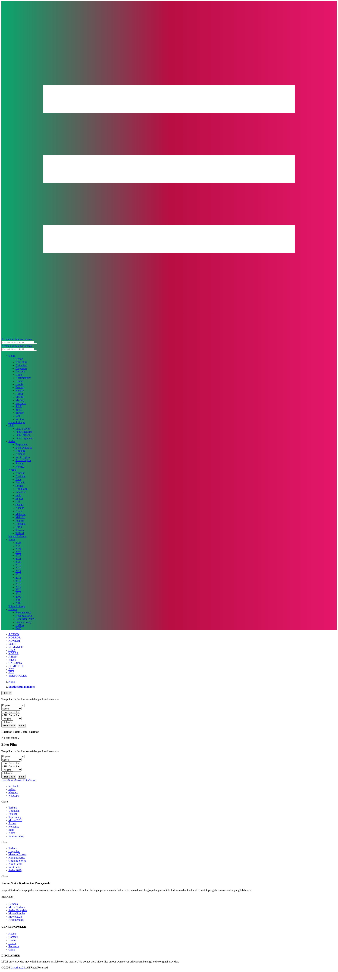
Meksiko (20, 517)
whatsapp (13, 795)
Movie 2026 (15, 820)
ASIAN (12, 656)
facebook (13, 786)
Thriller (19, 412)
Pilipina (19, 520)
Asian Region (23, 460)
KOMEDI (14, 640)
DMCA (19, 625)
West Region (22, 457)
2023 (18, 552)
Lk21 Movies (22, 428)
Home (4, 780)
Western (19, 419)
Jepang (19, 504)
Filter (26, 780)
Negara (12, 469)
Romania (20, 523)
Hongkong (21, 488)
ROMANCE (15, 647)
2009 (18, 596)
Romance (20, 403)
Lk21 (11, 425)
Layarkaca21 (18, 967)
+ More (12, 609)
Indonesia (20, 491)
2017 (18, 571)
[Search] (35, 343)
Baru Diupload (23, 447)
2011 (18, 590)
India (18, 495)
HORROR (14, 637)
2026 (18, 542)
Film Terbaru (22, 434)
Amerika (20, 472)
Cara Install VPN (25, 618)
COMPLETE (16, 666)
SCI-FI (12, 643)
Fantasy (19, 387)
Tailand (19, 533)
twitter (11, 789)
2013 (18, 583)
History (19, 390)
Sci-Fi (18, 406)
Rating (19, 463)
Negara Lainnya (17, 536)
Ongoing (20, 450)
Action (19, 358)
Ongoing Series (17, 860)
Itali (17, 501)
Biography (21, 368)
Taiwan (19, 530)
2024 (18, 549)
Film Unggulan (23, 431)
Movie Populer (16, 913)
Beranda (13, 903)
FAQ (18, 628)
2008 (18, 599)
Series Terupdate (17, 910)
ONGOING (15, 662)
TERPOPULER (17, 675)
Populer (12, 813)
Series (11, 441)
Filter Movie (9, 725)
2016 (18, 574)
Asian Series (15, 863)
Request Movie (23, 615)
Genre (11, 355)
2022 (18, 555)
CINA (11, 650)
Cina (18, 479)
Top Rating (14, 817)
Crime (18, 374)
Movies (19, 780)
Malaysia (20, 514)
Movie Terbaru (16, 907)
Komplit (20, 453)
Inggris (19, 498)
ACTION (13, 634)
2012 (18, 587)
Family (19, 384)
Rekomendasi (23, 612)
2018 (18, 568)
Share (32, 780)
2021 (18, 558)
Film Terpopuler (24, 438)
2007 (18, 602)
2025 (18, 545)
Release (19, 466)
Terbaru (12, 807)
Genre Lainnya (16, 422)
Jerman (19, 485)
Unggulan (14, 810)
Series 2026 (14, 870)
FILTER (7, 693)
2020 (18, 561)
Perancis (20, 482)
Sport (18, 409)
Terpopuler (21, 444)
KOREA (13, 653)
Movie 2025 (15, 916)
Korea (18, 511)
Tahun (11, 539)
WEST (12, 659)
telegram (13, 792)
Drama (19, 380)
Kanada (19, 507)
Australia (20, 476)
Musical (19, 396)
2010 (18, 593)
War (17, 415)
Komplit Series (16, 857)
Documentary (23, 377)
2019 (18, 564)
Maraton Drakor (17, 854)
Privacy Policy (23, 622)
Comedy (20, 371)
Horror (19, 393)
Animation (21, 365)
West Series (14, 867)
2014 (18, 580)
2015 (18, 577)
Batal (21, 725)
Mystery (20, 400)
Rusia (18, 526)
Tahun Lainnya (16, 606)
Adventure (21, 361)
